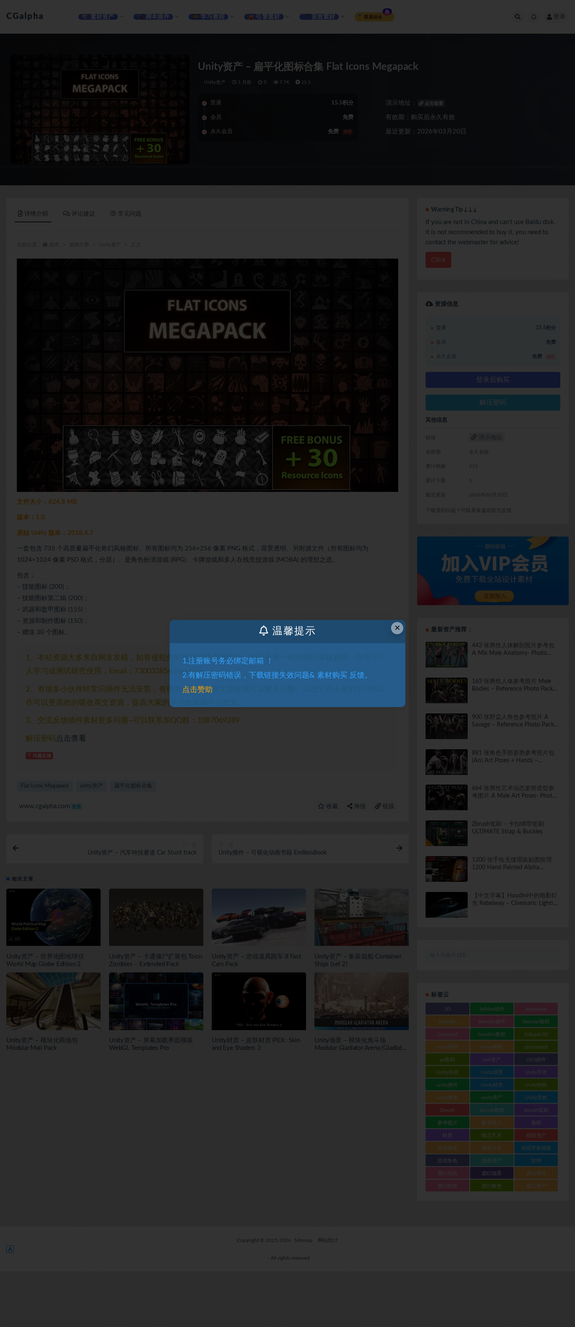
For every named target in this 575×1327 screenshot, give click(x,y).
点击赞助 (197, 690)
